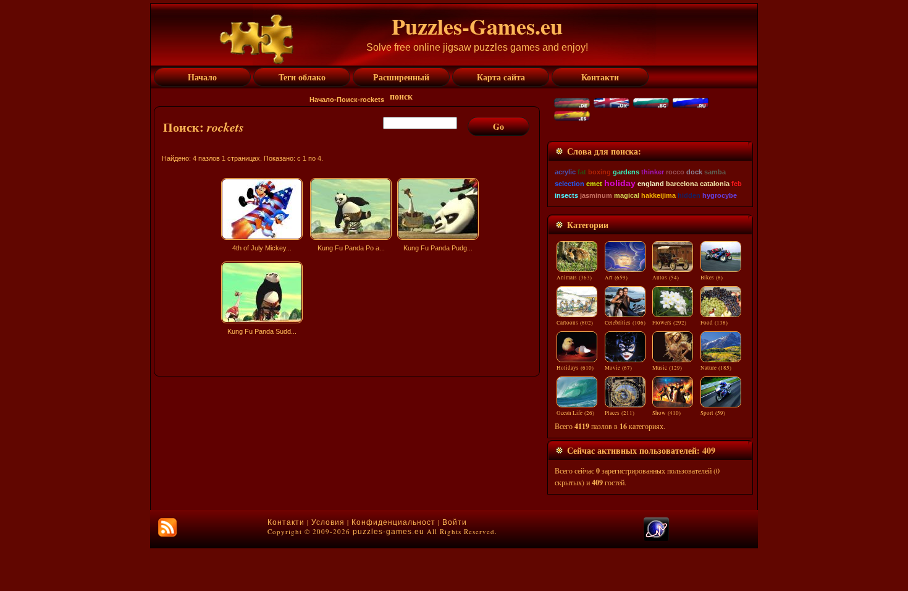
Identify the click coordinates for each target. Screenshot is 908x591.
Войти (454, 522)
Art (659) (616, 277)
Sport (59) (712, 413)
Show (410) (666, 413)
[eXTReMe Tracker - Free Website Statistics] (656, 538)
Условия (328, 522)
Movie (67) (618, 368)
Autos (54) (665, 277)
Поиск (347, 99)
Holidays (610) (575, 368)
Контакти (286, 522)
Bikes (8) (711, 277)
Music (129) (667, 368)
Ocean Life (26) (575, 413)
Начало (321, 99)
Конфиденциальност (393, 522)
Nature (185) (715, 368)
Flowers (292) (669, 322)
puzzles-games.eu (388, 531)
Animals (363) (574, 277)
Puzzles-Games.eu (477, 26)
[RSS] (167, 527)
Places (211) (619, 413)
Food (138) (714, 322)
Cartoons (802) (575, 322)
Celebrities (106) (625, 322)
